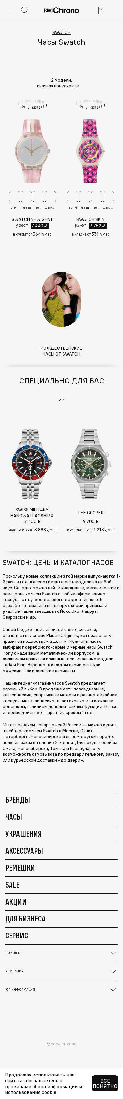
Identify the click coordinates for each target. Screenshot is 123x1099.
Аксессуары (24, 851)
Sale (12, 885)
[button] (61, 86)
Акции (16, 901)
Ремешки (20, 868)
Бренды (17, 800)
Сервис (16, 935)
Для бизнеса (25, 918)
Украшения (23, 834)
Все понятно (105, 1083)
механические (101, 588)
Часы (13, 817)
